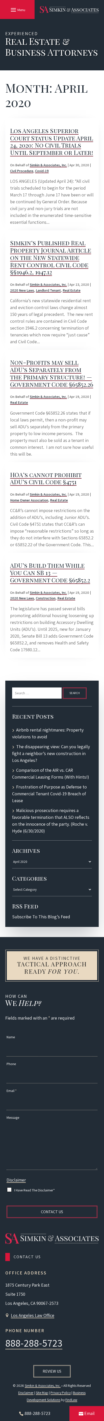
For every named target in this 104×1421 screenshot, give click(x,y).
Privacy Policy (60, 1392)
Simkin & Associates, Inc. (48, 165)
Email (12, 1090)
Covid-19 (42, 171)
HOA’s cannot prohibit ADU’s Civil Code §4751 (46, 478)
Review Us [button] (52, 1371)
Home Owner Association (29, 500)
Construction (46, 598)
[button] (17, 10)
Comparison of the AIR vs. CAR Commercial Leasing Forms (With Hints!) (50, 773)
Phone (11, 1064)
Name (11, 1037)
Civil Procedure (21, 171)
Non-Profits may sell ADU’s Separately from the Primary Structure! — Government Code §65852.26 (51, 373)
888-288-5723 (33, 1342)
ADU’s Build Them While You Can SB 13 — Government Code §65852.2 (50, 572)
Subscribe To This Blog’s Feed (41, 917)
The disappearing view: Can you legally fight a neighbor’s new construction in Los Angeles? (51, 753)
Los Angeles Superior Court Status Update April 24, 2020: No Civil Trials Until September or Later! (51, 141)
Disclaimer (16, 1180)
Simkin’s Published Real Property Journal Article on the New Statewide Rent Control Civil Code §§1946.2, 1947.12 (50, 257)
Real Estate (72, 290)
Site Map (42, 1392)
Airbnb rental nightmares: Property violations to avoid (48, 733)
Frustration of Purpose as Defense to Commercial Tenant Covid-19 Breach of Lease (49, 793)
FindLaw (71, 1399)
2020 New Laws (22, 290)
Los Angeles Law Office (32, 1315)
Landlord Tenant (48, 290)
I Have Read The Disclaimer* (34, 1190)
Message (13, 1117)
